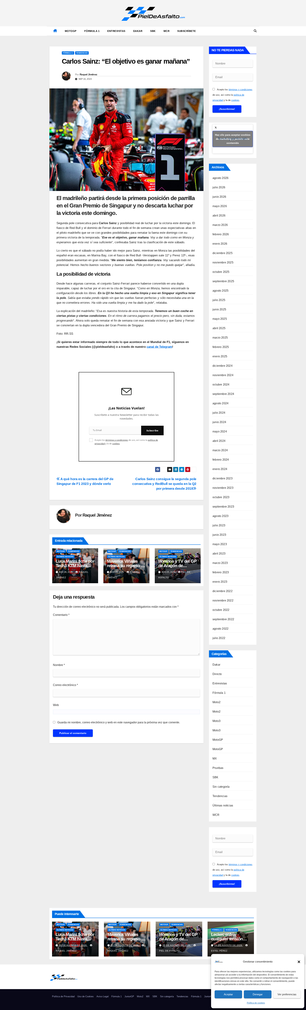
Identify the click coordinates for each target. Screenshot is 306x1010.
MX (214, 758)
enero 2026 (219, 243)
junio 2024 (219, 422)
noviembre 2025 (222, 262)
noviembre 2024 (222, 375)
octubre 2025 (220, 271)
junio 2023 (219, 534)
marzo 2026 (220, 224)
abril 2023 (218, 553)
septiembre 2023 (223, 506)
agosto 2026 (220, 177)
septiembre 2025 (223, 281)
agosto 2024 (220, 403)
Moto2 (216, 702)
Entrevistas (116, 31)
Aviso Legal (103, 996)
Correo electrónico (65, 685)
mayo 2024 (219, 431)
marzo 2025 (220, 337)
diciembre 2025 (222, 253)
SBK (153, 31)
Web (56, 705)
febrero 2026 (220, 234)
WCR (166, 31)
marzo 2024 (220, 450)
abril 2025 (218, 328)
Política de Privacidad (63, 996)
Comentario (61, 614)
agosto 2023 (220, 515)
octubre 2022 (220, 609)
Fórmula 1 (92, 31)
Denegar (258, 994)
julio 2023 (218, 525)
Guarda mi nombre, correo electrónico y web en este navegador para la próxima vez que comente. (118, 722)
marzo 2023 (220, 562)
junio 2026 (219, 196)
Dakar (138, 31)
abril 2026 (218, 215)
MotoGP (70, 31)
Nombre (59, 664)
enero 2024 (219, 469)
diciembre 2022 (222, 591)
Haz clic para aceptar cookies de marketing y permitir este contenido (232, 138)
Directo (217, 674)
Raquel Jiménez (88, 74)
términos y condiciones (116, 439)
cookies (116, 443)
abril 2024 (218, 440)
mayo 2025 (219, 318)
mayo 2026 (219, 206)
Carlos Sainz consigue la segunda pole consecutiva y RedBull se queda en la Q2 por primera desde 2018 (164, 483)
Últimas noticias (65, 557)
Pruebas (217, 767)
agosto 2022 (220, 628)
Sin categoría (221, 786)
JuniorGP (129, 996)
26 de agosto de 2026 (73, 945)
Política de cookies (256, 1003)
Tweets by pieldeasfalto (232, 138)
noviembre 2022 (222, 600)
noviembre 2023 (222, 487)
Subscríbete (186, 31)
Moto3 (216, 720)
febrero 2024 (220, 459)
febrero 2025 (220, 346)
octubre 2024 (220, 384)
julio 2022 (218, 638)
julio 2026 (218, 187)
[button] (299, 961)
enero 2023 (219, 581)
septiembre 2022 (223, 619)
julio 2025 (218, 300)
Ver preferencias (286, 994)
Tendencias (82, 53)
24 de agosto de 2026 (228, 945)
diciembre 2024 (222, 365)
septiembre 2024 (223, 393)
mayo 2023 (219, 544)
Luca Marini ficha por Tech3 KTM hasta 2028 (75, 565)
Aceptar (228, 994)
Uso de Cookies (85, 996)
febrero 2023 (220, 572)
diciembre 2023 (222, 478)
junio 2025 (219, 309)
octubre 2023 (220, 497)
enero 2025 (219, 356)
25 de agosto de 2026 (125, 945)
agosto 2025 (220, 290)
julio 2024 (218, 412)
